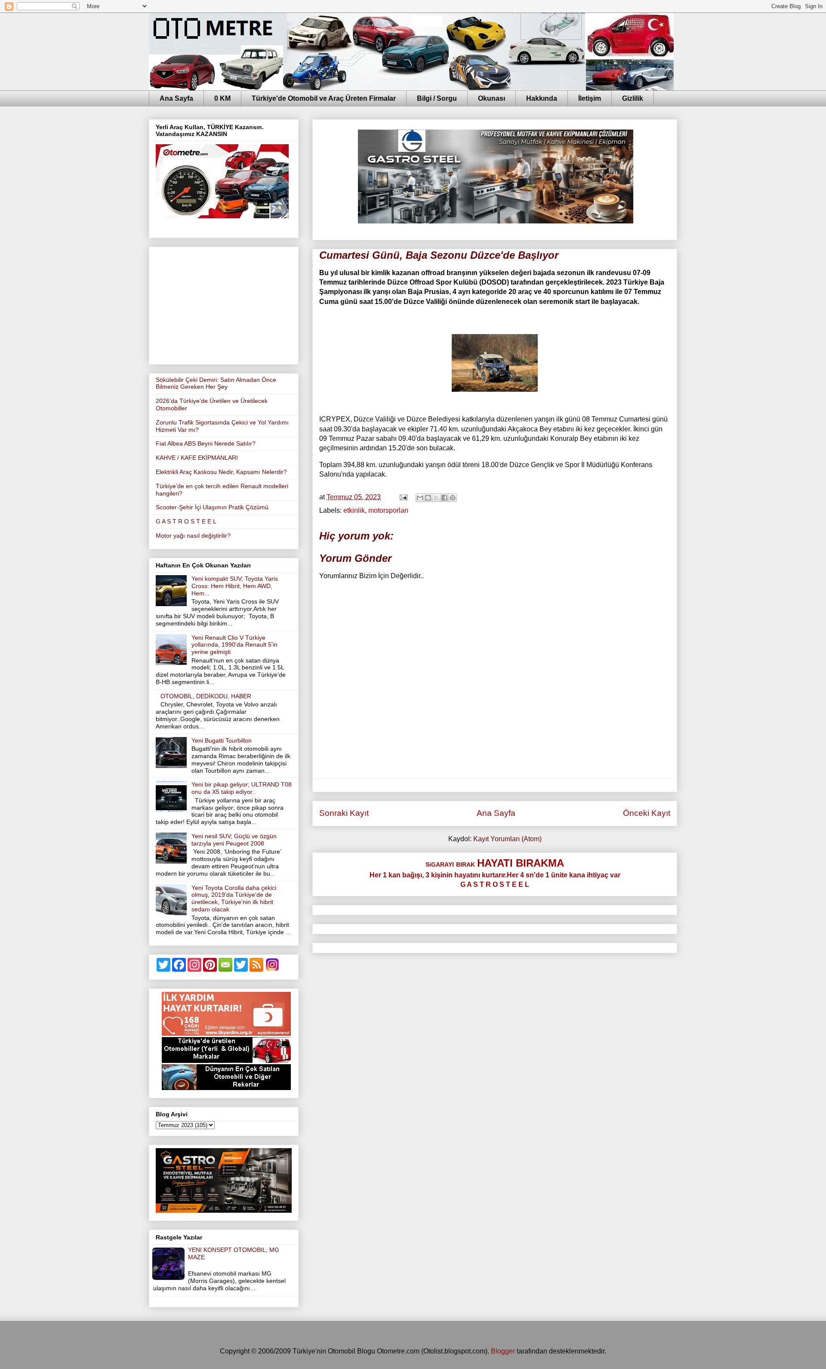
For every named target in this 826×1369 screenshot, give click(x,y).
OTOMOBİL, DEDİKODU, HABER (205, 696)
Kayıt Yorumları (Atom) (507, 838)
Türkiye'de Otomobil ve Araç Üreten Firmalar (324, 98)
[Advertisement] (224, 304)
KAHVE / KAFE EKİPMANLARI (197, 457)
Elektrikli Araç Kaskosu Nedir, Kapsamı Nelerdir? (221, 471)
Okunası (491, 98)
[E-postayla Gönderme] (402, 497)
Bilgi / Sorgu (437, 98)
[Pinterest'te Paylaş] (452, 497)
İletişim (589, 98)
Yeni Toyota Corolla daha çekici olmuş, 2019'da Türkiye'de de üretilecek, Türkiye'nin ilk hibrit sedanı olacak (233, 898)
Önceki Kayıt (646, 813)
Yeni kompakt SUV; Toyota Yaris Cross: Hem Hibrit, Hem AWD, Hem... (234, 586)
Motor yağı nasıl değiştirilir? (193, 535)
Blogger (503, 1351)
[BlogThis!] (428, 497)
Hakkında (541, 98)
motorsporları (388, 510)
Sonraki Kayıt (344, 813)
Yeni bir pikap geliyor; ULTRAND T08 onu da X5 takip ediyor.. (241, 788)
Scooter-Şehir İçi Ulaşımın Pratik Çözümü (212, 507)
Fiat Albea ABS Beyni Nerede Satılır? (206, 443)
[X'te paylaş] (436, 497)
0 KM (222, 98)
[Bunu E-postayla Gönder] (420, 497)
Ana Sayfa (176, 98)
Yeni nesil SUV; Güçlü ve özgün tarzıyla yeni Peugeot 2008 (234, 840)
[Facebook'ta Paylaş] (444, 497)
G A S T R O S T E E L (186, 521)
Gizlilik (632, 98)
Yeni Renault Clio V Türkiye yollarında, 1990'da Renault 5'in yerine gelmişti (234, 645)
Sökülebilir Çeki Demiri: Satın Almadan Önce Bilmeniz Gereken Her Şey (216, 383)
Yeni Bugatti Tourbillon (221, 740)
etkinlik (354, 510)
